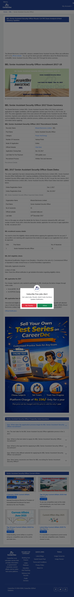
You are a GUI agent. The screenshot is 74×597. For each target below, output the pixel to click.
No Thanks (29, 305)
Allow (45, 305)
